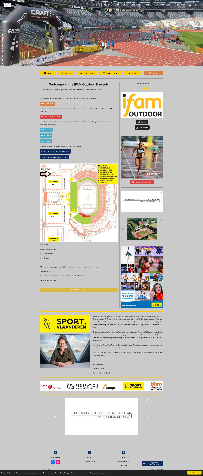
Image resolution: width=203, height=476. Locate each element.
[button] (161, 192)
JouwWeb (160, 469)
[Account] (190, 5)
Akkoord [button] (194, 473)
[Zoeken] (196, 5)
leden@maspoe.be (89, 461)
